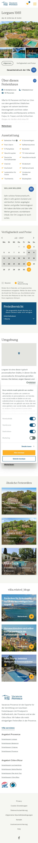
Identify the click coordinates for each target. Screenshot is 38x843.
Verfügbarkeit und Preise (26, 63)
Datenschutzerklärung (19, 810)
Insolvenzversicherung (19, 824)
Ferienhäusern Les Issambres (11, 765)
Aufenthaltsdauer (10, 316)
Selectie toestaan (19, 459)
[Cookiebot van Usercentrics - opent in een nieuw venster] (27, 383)
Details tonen (26, 446)
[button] (19, 353)
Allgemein (7, 63)
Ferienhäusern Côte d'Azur (10, 777)
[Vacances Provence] (19, 697)
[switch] (33, 425)
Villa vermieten (8, 728)
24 (29, 264)
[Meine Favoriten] (27, 4)
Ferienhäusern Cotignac (10, 747)
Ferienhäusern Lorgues (9, 739)
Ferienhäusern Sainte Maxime (12, 769)
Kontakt (19, 820)
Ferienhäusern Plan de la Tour (12, 773)
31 (29, 270)
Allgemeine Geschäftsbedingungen (19, 815)
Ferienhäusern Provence (10, 751)
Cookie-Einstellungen (19, 806)
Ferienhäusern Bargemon (10, 743)
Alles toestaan (19, 453)
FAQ (19, 829)
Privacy (19, 801)
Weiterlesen (7, 126)
